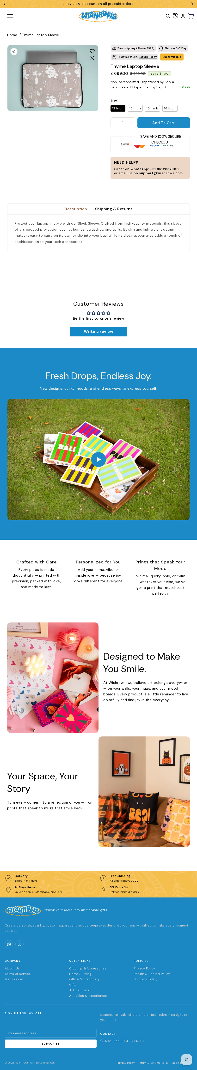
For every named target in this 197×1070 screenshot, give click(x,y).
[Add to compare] (92, 58)
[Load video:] (98, 459)
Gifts (72, 985)
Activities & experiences (88, 996)
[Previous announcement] (4, 3)
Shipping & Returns (114, 208)
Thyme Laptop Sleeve (40, 35)
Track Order (14, 979)
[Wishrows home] (23, 910)
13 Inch (135, 108)
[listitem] (9, 944)
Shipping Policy (146, 979)
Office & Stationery (84, 979)
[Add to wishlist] (92, 51)
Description (75, 208)
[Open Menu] (27, 16)
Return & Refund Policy (152, 974)
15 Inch (152, 108)
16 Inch (170, 108)
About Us (12, 968)
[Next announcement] (192, 3)
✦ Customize (79, 990)
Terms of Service (18, 974)
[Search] (168, 16)
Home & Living (80, 974)
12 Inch (118, 108)
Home (12, 35)
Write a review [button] (98, 331)
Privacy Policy (144, 968)
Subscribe (51, 1043)
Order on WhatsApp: (146, 169)
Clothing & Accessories (87, 968)
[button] (191, 16)
